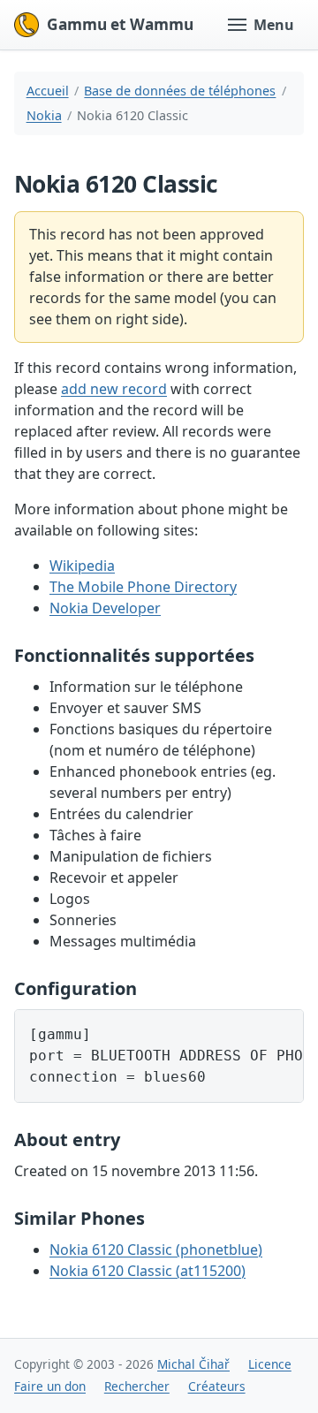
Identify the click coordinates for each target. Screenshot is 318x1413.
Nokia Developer (105, 608)
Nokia (44, 115)
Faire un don (50, 1386)
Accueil (47, 90)
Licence (270, 1364)
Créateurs (217, 1386)
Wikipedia (82, 565)
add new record (114, 389)
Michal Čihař (193, 1364)
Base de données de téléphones (180, 90)
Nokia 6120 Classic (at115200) (147, 1270)
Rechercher (137, 1386)
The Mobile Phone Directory (143, 586)
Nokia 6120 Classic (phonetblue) (155, 1249)
